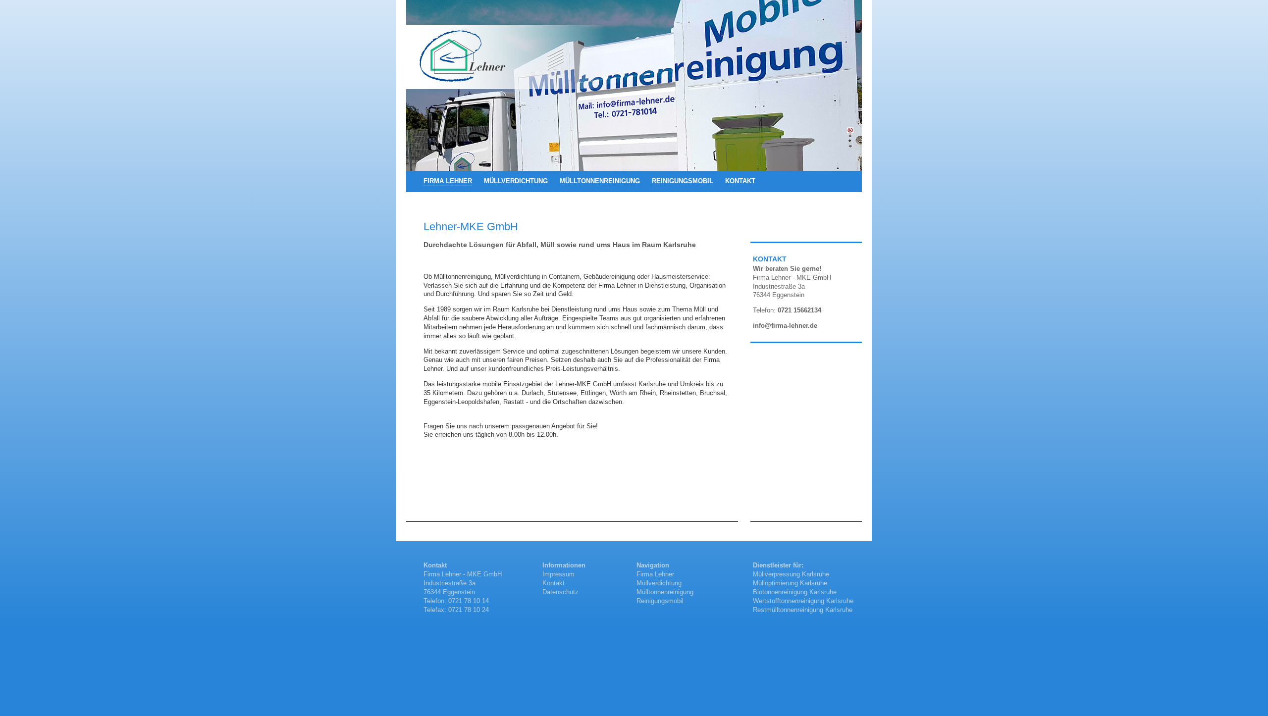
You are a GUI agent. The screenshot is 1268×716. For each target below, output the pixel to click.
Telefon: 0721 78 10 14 (456, 601)
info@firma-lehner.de (785, 325)
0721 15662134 (799, 310)
